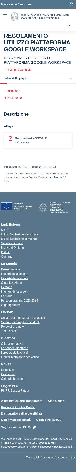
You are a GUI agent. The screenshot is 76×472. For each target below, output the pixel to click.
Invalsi (5, 252)
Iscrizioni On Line (12, 247)
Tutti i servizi (9, 331)
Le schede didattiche (14, 348)
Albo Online (56, 401)
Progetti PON (9, 386)
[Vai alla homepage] (14, 16)
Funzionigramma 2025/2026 (19, 300)
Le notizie (7, 369)
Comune (6, 256)
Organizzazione (11, 282)
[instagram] (29, 427)
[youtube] (24, 427)
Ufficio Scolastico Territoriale (19, 238)
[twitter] (34, 427)
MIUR (5, 229)
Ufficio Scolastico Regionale (19, 234)
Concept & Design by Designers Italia (50, 457)
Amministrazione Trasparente (21, 401)
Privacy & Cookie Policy (18, 407)
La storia (6, 296)
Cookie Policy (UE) (49, 419)
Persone (6, 287)
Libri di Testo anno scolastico (20, 357)
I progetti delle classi (14, 352)
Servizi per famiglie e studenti (20, 322)
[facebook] (20, 427)
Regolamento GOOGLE (31, 138)
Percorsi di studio (12, 326)
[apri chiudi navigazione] (5, 16)
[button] (38, 79)
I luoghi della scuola (14, 273)
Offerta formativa (12, 343)
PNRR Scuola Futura (15, 390)
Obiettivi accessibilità (16, 419)
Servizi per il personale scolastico (23, 317)
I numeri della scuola (14, 291)
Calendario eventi (12, 378)
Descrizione (12, 90)
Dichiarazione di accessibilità (21, 413)
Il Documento (13, 97)
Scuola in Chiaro (12, 243)
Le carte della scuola (14, 278)
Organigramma (11, 305)
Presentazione (10, 269)
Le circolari (8, 374)
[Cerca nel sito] (68, 24)
